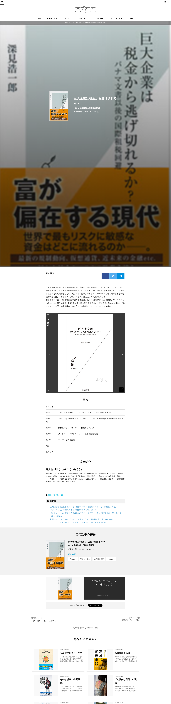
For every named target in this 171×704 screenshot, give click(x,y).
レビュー (82, 18)
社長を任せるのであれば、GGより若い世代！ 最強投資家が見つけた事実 (81, 519)
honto (111, 559)
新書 (50, 495)
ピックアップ (52, 18)
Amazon (73, 559)
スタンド (66, 18)
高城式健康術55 (122, 653)
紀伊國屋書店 (99, 559)
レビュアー (99, 18)
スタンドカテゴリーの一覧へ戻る (85, 628)
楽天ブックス (85, 559)
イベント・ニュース (116, 18)
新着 (39, 18)
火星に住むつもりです (71, 653)
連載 (131, 18)
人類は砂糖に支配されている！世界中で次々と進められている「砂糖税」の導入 (83, 507)
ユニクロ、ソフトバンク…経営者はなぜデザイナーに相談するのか (78, 522)
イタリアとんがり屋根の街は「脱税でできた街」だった (73, 510)
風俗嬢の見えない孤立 (131, 620)
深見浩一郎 (58, 495)
